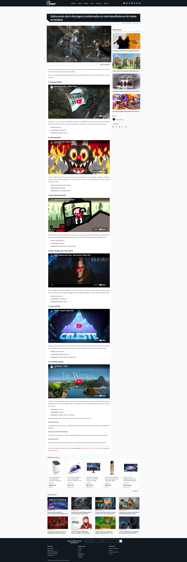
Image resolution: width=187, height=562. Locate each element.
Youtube (80, 548)
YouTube (96, 448)
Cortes (79, 550)
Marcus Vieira (119, 119)
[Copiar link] (126, 127)
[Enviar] (120, 541)
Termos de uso (50, 555)
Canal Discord (81, 553)
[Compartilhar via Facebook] (116, 127)
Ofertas (106, 3)
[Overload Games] (51, 5)
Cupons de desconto (113, 548)
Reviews (86, 3)
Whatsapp (80, 555)
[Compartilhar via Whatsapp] (113, 127)
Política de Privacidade (52, 552)
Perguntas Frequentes (52, 553)
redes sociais (88, 448)
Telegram (56, 450)
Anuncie (111, 553)
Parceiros (98, 3)
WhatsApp (50, 450)
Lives (79, 552)
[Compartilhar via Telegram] (119, 127)
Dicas (92, 3)
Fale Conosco (50, 550)
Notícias (73, 3)
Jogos (79, 3)
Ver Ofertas (135, 491)
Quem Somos (50, 548)
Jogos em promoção (113, 552)
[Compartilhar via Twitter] (123, 127)
